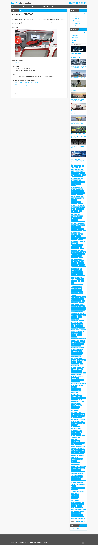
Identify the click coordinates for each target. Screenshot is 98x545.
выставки (83, 223)
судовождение (81, 471)
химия (72, 504)
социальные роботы (75, 462)
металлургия (80, 311)
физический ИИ (74, 498)
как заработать (74, 277)
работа (80, 399)
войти (32, 93)
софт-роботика (74, 457)
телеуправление (74, 477)
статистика (73, 470)
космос (83, 297)
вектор (80, 210)
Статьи (24, 6)
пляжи (78, 358)
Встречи (54, 6)
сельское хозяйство (80, 446)
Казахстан (82, 275)
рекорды (73, 416)
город (84, 230)
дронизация (82, 252)
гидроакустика (74, 228)
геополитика (76, 225)
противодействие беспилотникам (78, 398)
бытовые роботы (79, 209)
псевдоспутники (74, 399)
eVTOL (72, 171)
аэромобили (73, 196)
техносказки (79, 482)
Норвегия (81, 331)
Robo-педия (38, 6)
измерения (81, 261)
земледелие (81, 259)
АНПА (72, 193)
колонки (72, 286)
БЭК (72, 210)
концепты (73, 295)
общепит (83, 340)
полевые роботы (74, 365)
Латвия (83, 300)
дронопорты (73, 254)
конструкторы (79, 293)
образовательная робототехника (78, 338)
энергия (72, 516)
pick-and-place (79, 173)
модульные (83, 315)
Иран (81, 270)
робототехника (81, 419)
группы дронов (82, 237)
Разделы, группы (75, 20)
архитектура (79, 194)
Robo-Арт (73, 42)
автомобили (81, 178)
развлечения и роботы (76, 403)
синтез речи (76, 450)
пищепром (73, 358)
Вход (86, 542)
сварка (72, 444)
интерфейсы (79, 268)
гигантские (78, 227)
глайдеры (73, 230)
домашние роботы (75, 248)
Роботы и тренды (82, 2)
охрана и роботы (74, 353)
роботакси (80, 417)
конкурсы (81, 291)
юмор (79, 518)
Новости (19, 6)
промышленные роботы (76, 396)
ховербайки (73, 506)
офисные (80, 349)
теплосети (73, 479)
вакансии (76, 210)
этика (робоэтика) (79, 516)
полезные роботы (75, 367)
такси (82, 473)
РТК (72, 437)
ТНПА (78, 484)
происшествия (74, 392)
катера (72, 279)
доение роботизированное (77, 245)
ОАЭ (80, 333)
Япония (83, 518)
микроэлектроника (75, 313)
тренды (83, 488)
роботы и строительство (76, 430)
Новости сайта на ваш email (36, 542)
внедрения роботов (75, 214)
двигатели (82, 241)
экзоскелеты (81, 511)
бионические (74, 207)
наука (76, 326)
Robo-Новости (74, 37)
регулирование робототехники (77, 414)
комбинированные (80, 286)
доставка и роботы (75, 252)
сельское (73, 446)
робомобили (73, 417)
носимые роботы (74, 333)
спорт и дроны (74, 466)
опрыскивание (74, 349)
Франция (82, 502)
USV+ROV (79, 175)
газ (71, 225)
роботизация (74, 419)
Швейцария (82, 509)
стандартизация (80, 468)
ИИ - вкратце (81, 263)
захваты (76, 259)
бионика (82, 205)
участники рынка (74, 497)
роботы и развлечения (76, 428)
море (76, 317)
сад (79, 437)
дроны (78, 254)
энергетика (79, 515)
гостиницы (80, 234)
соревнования (81, 453)
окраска (72, 345)
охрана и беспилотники (76, 351)
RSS (76, 521)
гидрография (81, 228)
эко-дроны (73, 513)
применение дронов (75, 381)
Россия (82, 435)
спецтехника (73, 464)
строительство (74, 471)
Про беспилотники (82, 3)
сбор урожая (74, 443)
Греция (78, 236)
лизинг (72, 304)
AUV (83, 166)
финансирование (75, 500)
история (73, 275)
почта (84, 372)
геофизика (82, 225)
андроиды (73, 191)
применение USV (75, 378)
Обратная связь (75, 528)
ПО (81, 358)
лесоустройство (74, 302)
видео (78, 212)
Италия (77, 275)
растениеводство (74, 408)
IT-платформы (78, 171)
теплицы (81, 477)
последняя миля (78, 371)
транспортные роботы (76, 488)
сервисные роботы (80, 448)
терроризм (73, 480)
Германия (73, 227)
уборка (72, 493)
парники (81, 353)
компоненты (79, 290)
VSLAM (83, 175)
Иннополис (77, 266)
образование (74, 336)
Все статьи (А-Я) (75, 18)
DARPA (76, 167)
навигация (81, 320)
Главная (14, 6)
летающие (81, 302)
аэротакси (73, 198)
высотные (77, 223)
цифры (72, 507)
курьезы (77, 299)
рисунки (77, 416)
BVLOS (72, 167)
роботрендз (73, 421)
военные (79, 218)
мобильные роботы (75, 315)
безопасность (74, 200)
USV (75, 175)
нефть (77, 329)
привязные (80, 376)
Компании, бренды (75, 23)
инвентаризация (74, 264)
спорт (79, 464)
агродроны (73, 185)
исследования (80, 273)
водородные (73, 218)
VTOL (72, 176)
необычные (81, 327)
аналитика (80, 189)
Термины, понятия (75, 21)
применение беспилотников (77, 380)
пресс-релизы (74, 376)
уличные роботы (74, 495)
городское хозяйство (75, 232)
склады (72, 452)
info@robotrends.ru (24, 542)
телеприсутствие (79, 475)
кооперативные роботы (76, 297)
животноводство (74, 257)
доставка (82, 248)
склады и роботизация (80, 452)
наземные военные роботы (77, 324)
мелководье (73, 311)
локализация (74, 306)
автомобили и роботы (76, 180)
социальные (73, 461)
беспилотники (74, 203)
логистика (81, 304)
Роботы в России (46, 6)
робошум (73, 435)
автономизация (74, 182)
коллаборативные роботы (76, 284)
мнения (81, 313)
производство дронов (75, 389)
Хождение (79, 506)
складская (82, 450)
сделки (79, 444)
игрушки (73, 261)
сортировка (73, 455)
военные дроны (74, 219)
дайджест (73, 241)
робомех (82, 416)
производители (79, 385)
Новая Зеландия (74, 331)
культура (73, 299)
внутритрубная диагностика (77, 216)
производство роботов (76, 390)
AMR (77, 166)
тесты (78, 480)
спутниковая (73, 468)
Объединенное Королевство (77, 344)
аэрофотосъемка (80, 198)
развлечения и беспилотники (77, 401)
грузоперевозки (74, 237)
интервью (73, 268)
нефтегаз (73, 329)
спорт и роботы (81, 466)
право (72, 374)
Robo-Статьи (74, 39)
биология (80, 203)
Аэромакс (17, 62)
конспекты (73, 293)
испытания (73, 273)
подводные (73, 360)
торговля (83, 484)
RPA (72, 175)
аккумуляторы (74, 189)
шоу (76, 511)
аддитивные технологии (76, 187)
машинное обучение (80, 308)
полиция (82, 367)
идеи (77, 261)
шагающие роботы (75, 509)
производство (74, 387)
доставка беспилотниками (76, 250)
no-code (72, 173)
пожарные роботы (75, 363)
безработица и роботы (76, 202)
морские (73, 318)
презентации (77, 374)
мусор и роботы (74, 320)
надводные (73, 322)
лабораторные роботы (76, 300)
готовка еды (73, 236)
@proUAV (73, 3)
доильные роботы (75, 246)
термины (78, 479)
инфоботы (73, 270)
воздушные (81, 221)
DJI (82, 169)
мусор (77, 318)
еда (72, 255)
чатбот (81, 507)
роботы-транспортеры (76, 434)
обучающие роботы (75, 340)
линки (76, 304)
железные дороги (77, 255)
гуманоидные (74, 239)
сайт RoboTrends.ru (75, 441)
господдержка (74, 234)
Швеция (72, 511)
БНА (79, 207)
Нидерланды (83, 329)
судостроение (74, 473)
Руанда (75, 437)
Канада (80, 277)
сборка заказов (81, 443)
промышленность (75, 394)
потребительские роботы (76, 372)
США (79, 473)
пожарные (79, 362)
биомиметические (75, 205)
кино (79, 281)
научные (80, 326)
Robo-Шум (73, 40)
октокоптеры (78, 345)
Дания (77, 241)
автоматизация (74, 178)
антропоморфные (78, 193)
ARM (80, 166)
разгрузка (73, 405)
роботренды (79, 421)
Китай (82, 281)
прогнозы (83, 383)
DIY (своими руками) (75, 169)
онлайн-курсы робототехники (77, 347)
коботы (72, 282)
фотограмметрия (75, 502)
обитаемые (73, 335)
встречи (72, 223)
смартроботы (74, 453)
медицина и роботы (80, 309)
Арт (33, 6)
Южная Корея (74, 518)
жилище (81, 257)
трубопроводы (74, 489)
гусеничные (80, 239)
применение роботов (75, 383)
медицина (73, 309)
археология (73, 194)
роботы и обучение (75, 426)
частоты (77, 507)
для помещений (74, 243)
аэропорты (79, 196)
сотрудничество (80, 455)
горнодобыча (79, 230)
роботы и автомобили (80, 423)
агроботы (78, 184)
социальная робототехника (77, 459)
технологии (82, 480)
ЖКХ (72, 259)
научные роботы (74, 327)
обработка (79, 335)
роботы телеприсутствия (76, 432)
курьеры (82, 299)
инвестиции (81, 264)
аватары (76, 176)
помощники (73, 369)
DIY (80, 167)
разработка (78, 405)
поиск (81, 363)
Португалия (79, 369)
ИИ (76, 263)
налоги (72, 326)
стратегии (79, 470)
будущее (73, 209)
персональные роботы (76, 356)
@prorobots (73, 2)
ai (74, 166)
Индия (72, 266)
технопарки (73, 482)
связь (76, 444)
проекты (73, 385)
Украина (77, 493)
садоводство (73, 439)
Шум (29, 6)
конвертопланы (74, 291)
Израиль (73, 263)
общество (82, 342)
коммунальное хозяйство (76, 288)
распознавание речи (75, 407)
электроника (73, 515)
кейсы (82, 279)
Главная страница (75, 16)
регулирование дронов (76, 412)
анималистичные (80, 191)
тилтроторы (73, 484)
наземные (79, 322)
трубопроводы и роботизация (77, 491)
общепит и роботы (75, 342)
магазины (73, 308)
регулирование (74, 410)
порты (72, 371)
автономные (81, 182)
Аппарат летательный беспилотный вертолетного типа (27, 82)
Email (79, 521)
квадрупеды (77, 279)
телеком (73, 475)
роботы (72, 423)
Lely (83, 171)
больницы (83, 207)
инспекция (83, 266)
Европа (82, 254)
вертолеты (73, 212)
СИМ (72, 450)
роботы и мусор (74, 425)
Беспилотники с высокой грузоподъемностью (26, 85)
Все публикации (74, 35)
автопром (73, 184)
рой (79, 435)
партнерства (73, 354)
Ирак (78, 270)
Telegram (83, 521)
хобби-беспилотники (79, 504)
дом (81, 246)
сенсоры (73, 448)
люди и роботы (81, 306)
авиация (81, 176)
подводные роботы (81, 360)
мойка (72, 317)
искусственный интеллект (76, 272)
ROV (84, 173)
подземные (73, 362)
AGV (72, 166)
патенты (79, 354)
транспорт (73, 486)
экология (78, 513)
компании (73, 290)
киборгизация (74, 281)
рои (77, 435)
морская (80, 317)
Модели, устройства (24, 10)
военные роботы (74, 221)
